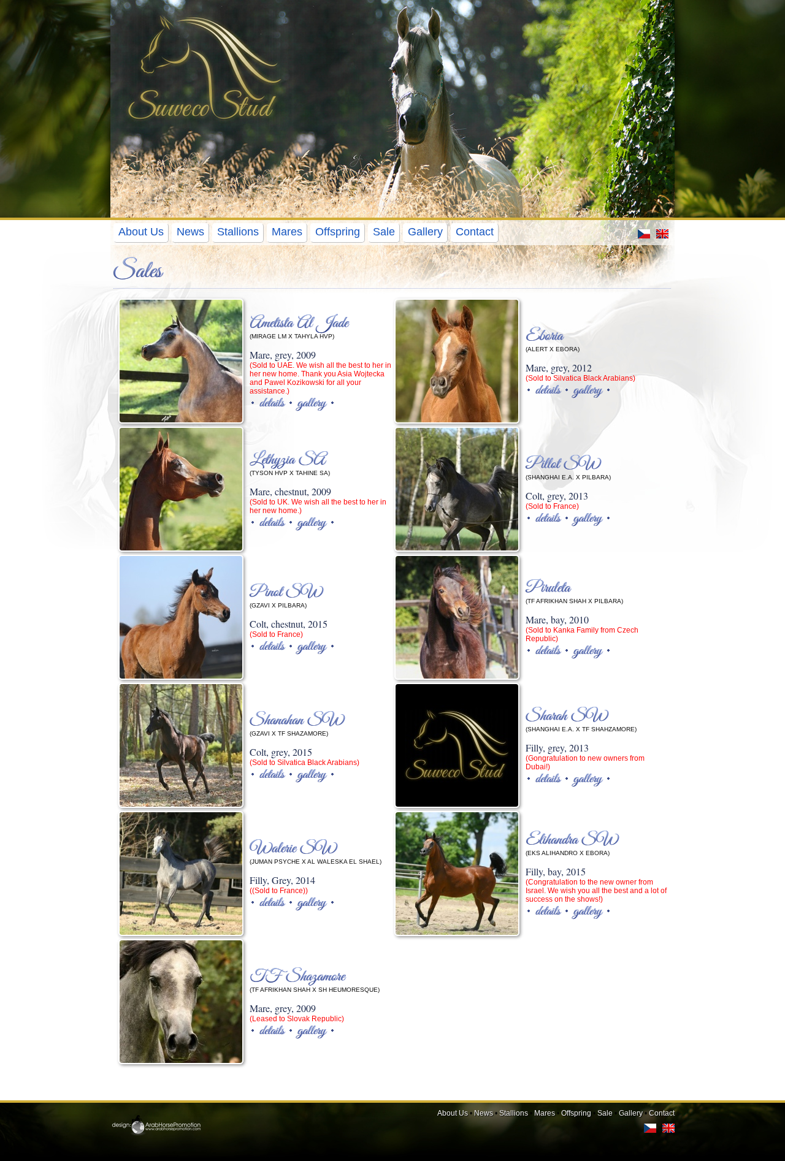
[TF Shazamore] (180, 1001)
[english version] (662, 236)
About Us (141, 232)
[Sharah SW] (456, 745)
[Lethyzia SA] (180, 489)
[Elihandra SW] (456, 873)
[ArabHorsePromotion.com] (156, 1134)
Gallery (425, 232)
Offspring (337, 232)
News (190, 232)
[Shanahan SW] (180, 745)
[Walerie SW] (180, 873)
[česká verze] (644, 236)
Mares (287, 232)
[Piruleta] (456, 617)
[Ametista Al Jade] (180, 361)
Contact (475, 232)
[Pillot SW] (456, 489)
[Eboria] (456, 361)
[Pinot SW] (180, 617)
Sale (384, 232)
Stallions (238, 232)
